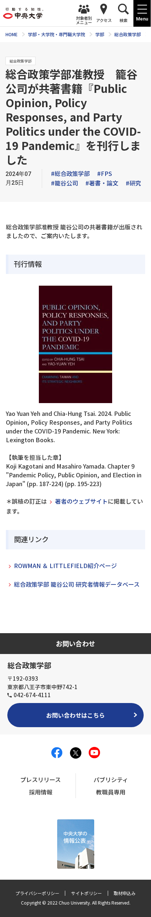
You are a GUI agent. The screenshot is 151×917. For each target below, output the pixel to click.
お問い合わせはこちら (75, 715)
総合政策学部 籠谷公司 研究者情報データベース (77, 584)
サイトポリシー (86, 893)
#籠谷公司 (64, 182)
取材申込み (125, 893)
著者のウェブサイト (81, 501)
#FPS (104, 173)
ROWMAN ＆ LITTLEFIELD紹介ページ (65, 565)
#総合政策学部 (70, 173)
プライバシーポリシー (37, 893)
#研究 (133, 182)
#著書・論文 (101, 182)
